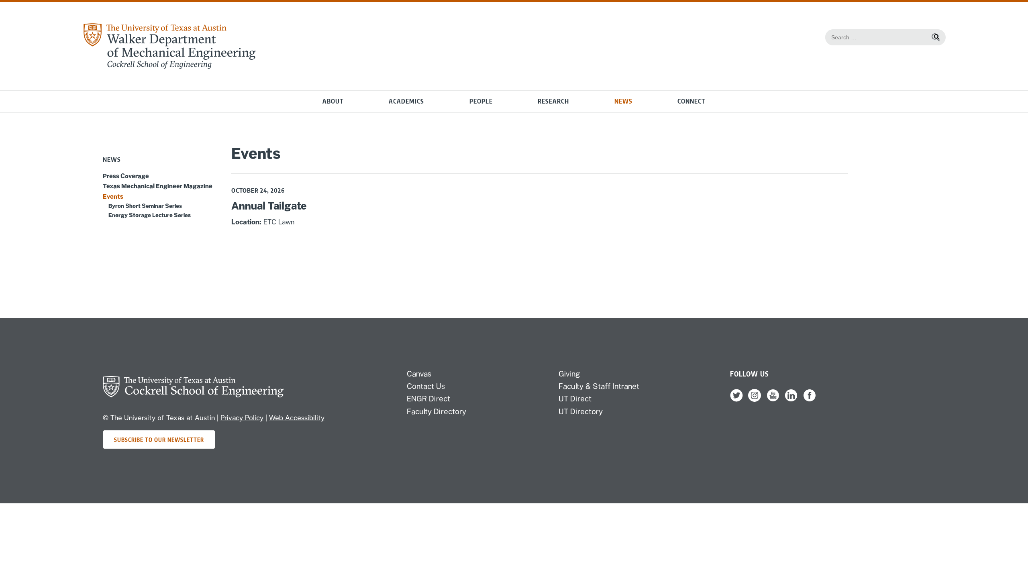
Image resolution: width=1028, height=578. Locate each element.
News (623, 101)
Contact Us (426, 386)
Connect (691, 101)
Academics (406, 101)
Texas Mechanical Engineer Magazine (157, 185)
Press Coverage (126, 175)
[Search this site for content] (936, 37)
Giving (569, 373)
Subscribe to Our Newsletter (159, 439)
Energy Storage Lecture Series (149, 215)
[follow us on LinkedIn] (791, 400)
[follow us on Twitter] (736, 400)
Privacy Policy (241, 418)
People (481, 101)
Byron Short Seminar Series (145, 206)
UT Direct (575, 398)
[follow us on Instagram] (754, 400)
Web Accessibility (296, 418)
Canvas (419, 373)
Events (113, 196)
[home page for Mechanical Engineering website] (169, 67)
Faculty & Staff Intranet (599, 386)
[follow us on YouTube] (773, 400)
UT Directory (581, 411)
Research (553, 101)
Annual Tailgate (269, 206)
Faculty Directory (436, 411)
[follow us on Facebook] (809, 400)
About (333, 101)
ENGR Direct (428, 398)
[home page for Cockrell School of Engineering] (193, 395)
